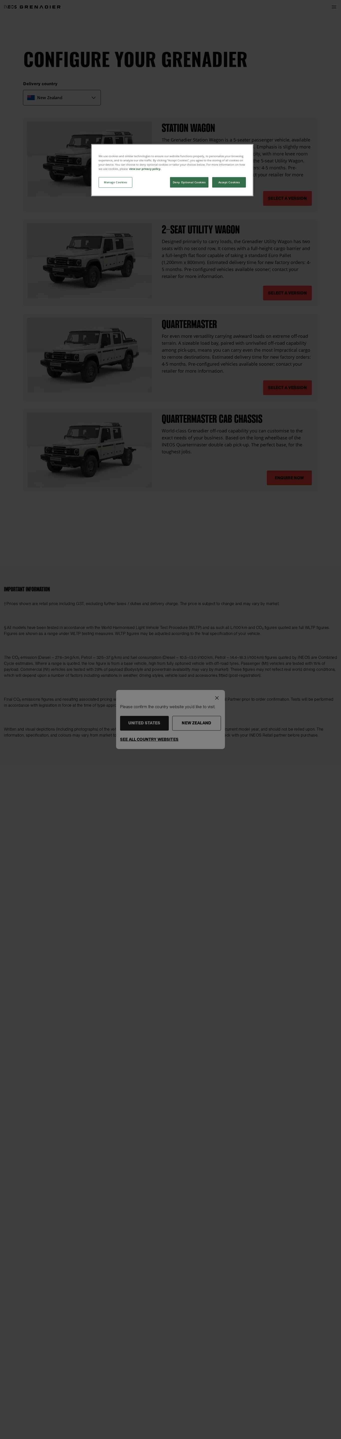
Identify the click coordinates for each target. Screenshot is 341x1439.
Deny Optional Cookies (189, 182)
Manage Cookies (115, 182)
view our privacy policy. (145, 169)
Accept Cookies (229, 182)
